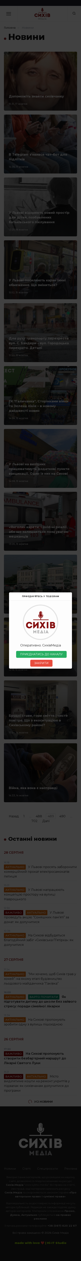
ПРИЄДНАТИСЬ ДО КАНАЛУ (41, 654)
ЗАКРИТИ (41, 663)
